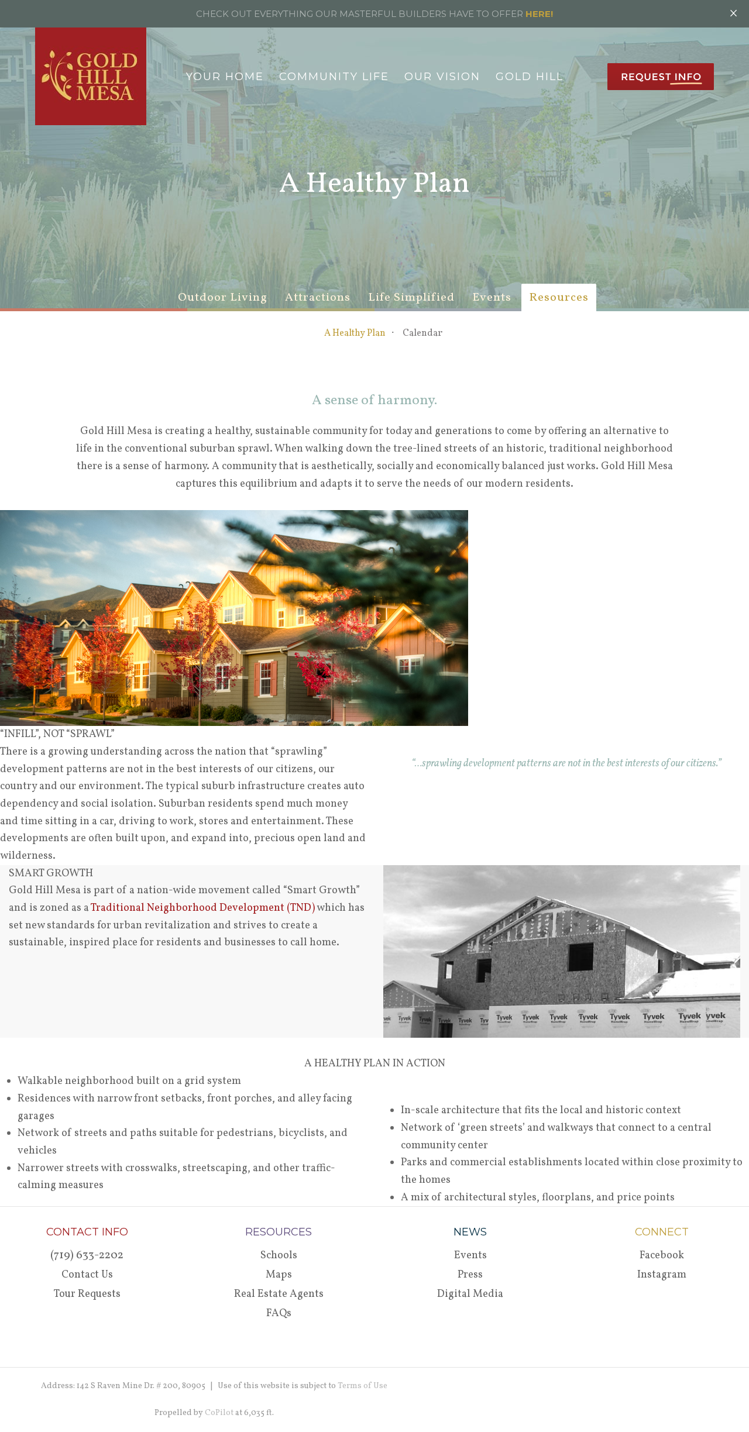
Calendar (422, 333)
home (157, 76)
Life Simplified (411, 298)
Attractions (318, 298)
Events (491, 298)
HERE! (539, 13)
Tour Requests (87, 1294)
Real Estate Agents (279, 1294)
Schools (278, 1255)
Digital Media (470, 1294)
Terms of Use (362, 1386)
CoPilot (219, 1413)
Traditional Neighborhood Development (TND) (203, 908)
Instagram (661, 1275)
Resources (559, 298)
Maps (279, 1275)
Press (470, 1275)
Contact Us (87, 1275)
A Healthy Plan (355, 333)
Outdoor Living (222, 298)
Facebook (662, 1255)
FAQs (278, 1313)
